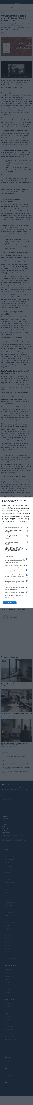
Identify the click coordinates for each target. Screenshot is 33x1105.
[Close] (30, 500)
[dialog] (16, 552)
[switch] (27, 531)
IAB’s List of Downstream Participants (18, 523)
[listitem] (16, 527)
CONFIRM (10, 602)
